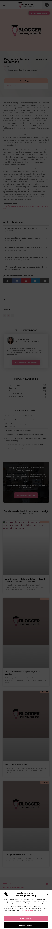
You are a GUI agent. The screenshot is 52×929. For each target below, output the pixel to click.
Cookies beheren (26, 925)
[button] (47, 894)
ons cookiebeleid (27, 910)
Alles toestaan (26, 918)
